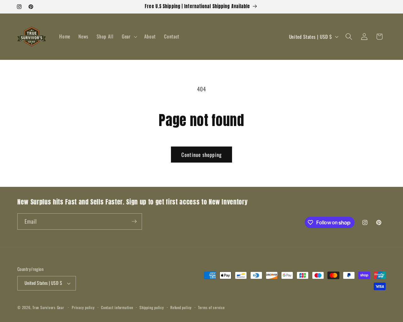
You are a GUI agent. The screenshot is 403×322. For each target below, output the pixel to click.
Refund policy (181, 307)
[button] (129, 36)
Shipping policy (151, 307)
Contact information (117, 307)
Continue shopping (201, 154)
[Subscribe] (134, 221)
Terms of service (211, 307)
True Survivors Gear (48, 307)
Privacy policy (83, 307)
